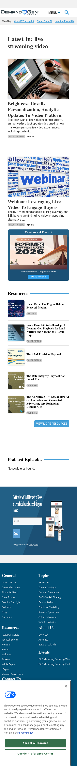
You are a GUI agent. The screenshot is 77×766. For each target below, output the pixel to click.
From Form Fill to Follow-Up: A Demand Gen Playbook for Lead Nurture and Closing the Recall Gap (45, 330)
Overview (43, 635)
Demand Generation (48, 592)
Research (6, 644)
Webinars (32, 385)
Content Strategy (47, 587)
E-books (6, 659)
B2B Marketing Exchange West (54, 659)
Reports (31, 314)
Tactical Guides (10, 640)
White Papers (34, 341)
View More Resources (51, 423)
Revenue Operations (48, 612)
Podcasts (6, 607)
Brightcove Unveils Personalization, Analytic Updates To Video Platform (35, 109)
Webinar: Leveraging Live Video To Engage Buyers (34, 204)
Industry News (16, 137)
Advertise (43, 640)
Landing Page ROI (64, 21)
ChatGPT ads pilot (24, 21)
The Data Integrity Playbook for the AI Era (45, 377)
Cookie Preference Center (35, 753)
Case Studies (8, 597)
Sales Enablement (47, 617)
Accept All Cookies (35, 742)
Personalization (46, 602)
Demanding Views (11, 587)
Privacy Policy (25, 732)
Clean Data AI (44, 21)
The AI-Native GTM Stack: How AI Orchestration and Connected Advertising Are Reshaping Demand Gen (47, 402)
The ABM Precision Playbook (44, 354)
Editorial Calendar (47, 644)
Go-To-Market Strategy (49, 597)
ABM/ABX (43, 582)
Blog (4, 612)
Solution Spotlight (11, 602)
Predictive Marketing (48, 607)
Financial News (10, 592)
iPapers (5, 669)
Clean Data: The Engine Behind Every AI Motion (45, 305)
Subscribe (7, 617)
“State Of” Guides (10, 635)
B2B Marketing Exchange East (54, 664)
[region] (35, 723)
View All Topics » (46, 622)
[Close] (66, 686)
